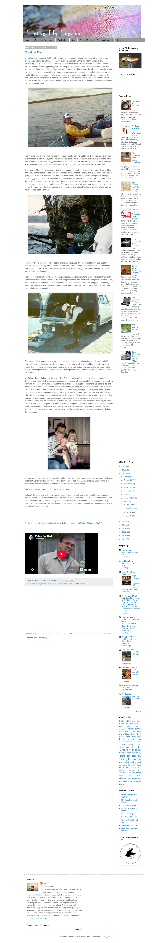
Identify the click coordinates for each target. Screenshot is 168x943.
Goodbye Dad (33, 52)
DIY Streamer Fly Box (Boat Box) (136, 301)
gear (139, 762)
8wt (129, 721)
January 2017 (130, 501)
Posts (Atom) (41, 638)
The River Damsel (129, 668)
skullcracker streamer (127, 773)
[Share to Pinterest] (73, 580)
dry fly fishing (132, 747)
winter (130, 781)
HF (127, 724)
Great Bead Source (129, 817)
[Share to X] (68, 580)
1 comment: (54, 580)
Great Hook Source (129, 825)
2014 (124, 528)
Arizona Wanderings (131, 685)
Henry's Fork (135, 724)
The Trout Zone (128, 650)
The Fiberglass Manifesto (128, 573)
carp (139, 744)
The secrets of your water (136, 327)
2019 (124, 466)
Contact (120, 40)
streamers (125, 778)
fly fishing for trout (130, 757)
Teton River (136, 737)
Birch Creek (136, 721)
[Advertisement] (69, 610)
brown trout (126, 744)
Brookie (122, 724)
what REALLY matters (77, 584)
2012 (124, 536)
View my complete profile (37, 919)
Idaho (121, 726)
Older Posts (107, 633)
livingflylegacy (62, 584)
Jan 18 (129, 505)
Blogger (106, 936)
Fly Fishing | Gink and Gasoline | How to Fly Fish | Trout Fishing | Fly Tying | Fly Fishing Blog (130, 600)
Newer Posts (30, 633)
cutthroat (122, 747)
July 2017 (128, 484)
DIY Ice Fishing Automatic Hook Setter (136, 214)
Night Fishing (134, 729)
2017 (124, 473)
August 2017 (129, 480)
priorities (122, 770)
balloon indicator (125, 742)
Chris (44, 884)
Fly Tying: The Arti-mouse (136, 128)
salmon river (135, 770)
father (43, 584)
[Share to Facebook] (70, 580)
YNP (128, 739)
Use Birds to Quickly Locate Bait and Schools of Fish (131, 608)
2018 (124, 470)
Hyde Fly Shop (127, 814)
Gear (73, 40)
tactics (135, 779)
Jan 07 (129, 512)
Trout (121, 739)
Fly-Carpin (126, 694)
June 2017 (128, 487)
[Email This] (63, 580)
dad (33, 584)
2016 (124, 521)
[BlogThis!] (65, 580)
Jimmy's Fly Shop (128, 805)
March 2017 (129, 498)
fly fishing (134, 750)
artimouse (137, 739)
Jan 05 (129, 516)
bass (134, 742)
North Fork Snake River (130, 731)
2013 (124, 532)
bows (139, 742)
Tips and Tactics (86, 40)
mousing (126, 767)
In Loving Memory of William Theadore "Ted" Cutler (84, 523)
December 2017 (131, 476)
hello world (126, 688)
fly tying (132, 762)
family (38, 584)
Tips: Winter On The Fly (136, 354)
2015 (124, 525)
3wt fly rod (123, 721)
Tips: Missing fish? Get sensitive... (136, 185)
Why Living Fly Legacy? (44, 40)
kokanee (131, 765)
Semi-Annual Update (135, 672)
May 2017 (128, 491)
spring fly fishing (130, 775)
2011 (124, 539)
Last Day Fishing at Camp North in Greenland (129, 641)
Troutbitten (127, 550)
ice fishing (123, 765)
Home (27, 40)
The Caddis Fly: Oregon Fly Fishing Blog (130, 619)
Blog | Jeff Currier (129, 637)
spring (138, 773)
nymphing (136, 767)
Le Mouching (127, 561)
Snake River (124, 734)
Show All (138, 711)
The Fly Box (62, 40)
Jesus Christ (51, 584)
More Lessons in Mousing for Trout (136, 242)
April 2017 (128, 494)
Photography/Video (105, 40)
